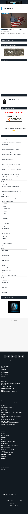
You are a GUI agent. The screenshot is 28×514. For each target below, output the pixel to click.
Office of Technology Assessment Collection (11, 176)
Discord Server (18, 497)
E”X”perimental (4, 429)
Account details (14, 505)
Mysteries (3, 248)
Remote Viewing (5, 258)
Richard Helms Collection (7, 179)
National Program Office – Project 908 (12, 29)
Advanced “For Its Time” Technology (10, 422)
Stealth (4, 221)
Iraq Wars (4, 285)
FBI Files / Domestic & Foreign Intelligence (10, 186)
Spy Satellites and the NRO (7, 194)
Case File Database (12, 363)
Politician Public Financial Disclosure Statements (12, 154)
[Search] (26, 2)
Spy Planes (5, 218)
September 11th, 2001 (7, 243)
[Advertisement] (14, 77)
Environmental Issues (6, 270)
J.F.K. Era (4, 171)
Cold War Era (5, 282)
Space (3, 272)
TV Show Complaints (6, 157)
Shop (11, 500)
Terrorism (4, 238)
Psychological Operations (7, 236)
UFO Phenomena (5, 260)
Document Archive (12, 361)
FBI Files (3, 367)
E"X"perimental (6, 208)
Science (3, 263)
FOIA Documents (5, 366)
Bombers (5, 203)
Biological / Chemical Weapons (8, 226)
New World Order (6, 253)
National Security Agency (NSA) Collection (10, 174)
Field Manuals (5, 189)
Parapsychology (5, 255)
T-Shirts (12, 503)
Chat (16, 494)
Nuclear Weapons (6, 233)
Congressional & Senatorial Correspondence (11, 142)
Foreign (4, 213)
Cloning (3, 265)
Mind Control (5, 250)
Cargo (4, 206)
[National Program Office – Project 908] (14, 20)
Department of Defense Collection (9, 166)
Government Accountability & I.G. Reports (10, 149)
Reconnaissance (6, 216)
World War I (4, 290)
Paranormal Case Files (8, 494)
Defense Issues (5, 228)
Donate (21, 500)
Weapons (4, 245)
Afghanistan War (5, 280)
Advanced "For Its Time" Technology (9, 198)
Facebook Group (19, 496)
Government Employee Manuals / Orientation (11, 152)
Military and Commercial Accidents (9, 231)
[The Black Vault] (13, 2)
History (2, 162)
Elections (4, 147)
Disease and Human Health (8, 267)
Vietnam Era (4, 287)
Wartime (3, 277)
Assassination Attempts (8, 240)
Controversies (5, 144)
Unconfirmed (6, 223)
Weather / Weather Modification (9, 275)
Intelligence (3, 181)
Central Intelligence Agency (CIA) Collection (11, 164)
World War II (4, 292)
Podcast (7, 500)
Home (9, 360)
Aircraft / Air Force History (7, 201)
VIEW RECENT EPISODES (14, 314)
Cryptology (4, 184)
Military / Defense (5, 196)
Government (5, 13)
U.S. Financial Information (7, 159)
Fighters (5, 211)
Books (11, 501)
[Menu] (2, 2)
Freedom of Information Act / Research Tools (11, 191)
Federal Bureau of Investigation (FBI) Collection (11, 169)
